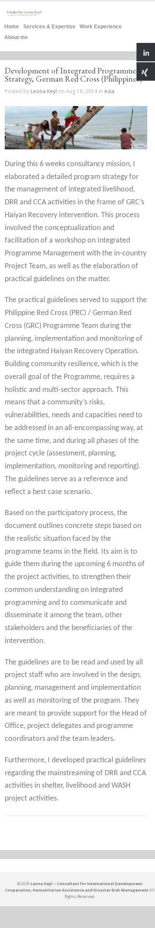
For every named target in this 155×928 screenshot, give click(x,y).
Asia (109, 91)
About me (16, 36)
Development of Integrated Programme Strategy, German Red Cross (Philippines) (73, 74)
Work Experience (101, 25)
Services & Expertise (49, 25)
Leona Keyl (44, 91)
